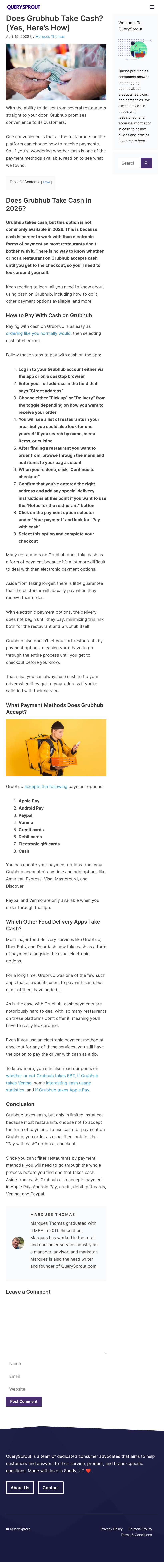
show (46, 182)
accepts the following (45, 786)
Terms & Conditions (136, 1535)
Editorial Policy (140, 1529)
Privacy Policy (112, 1529)
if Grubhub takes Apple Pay (62, 1089)
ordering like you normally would (38, 333)
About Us (20, 1487)
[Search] (146, 163)
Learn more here (131, 141)
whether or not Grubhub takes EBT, (41, 1075)
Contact (51, 1487)
